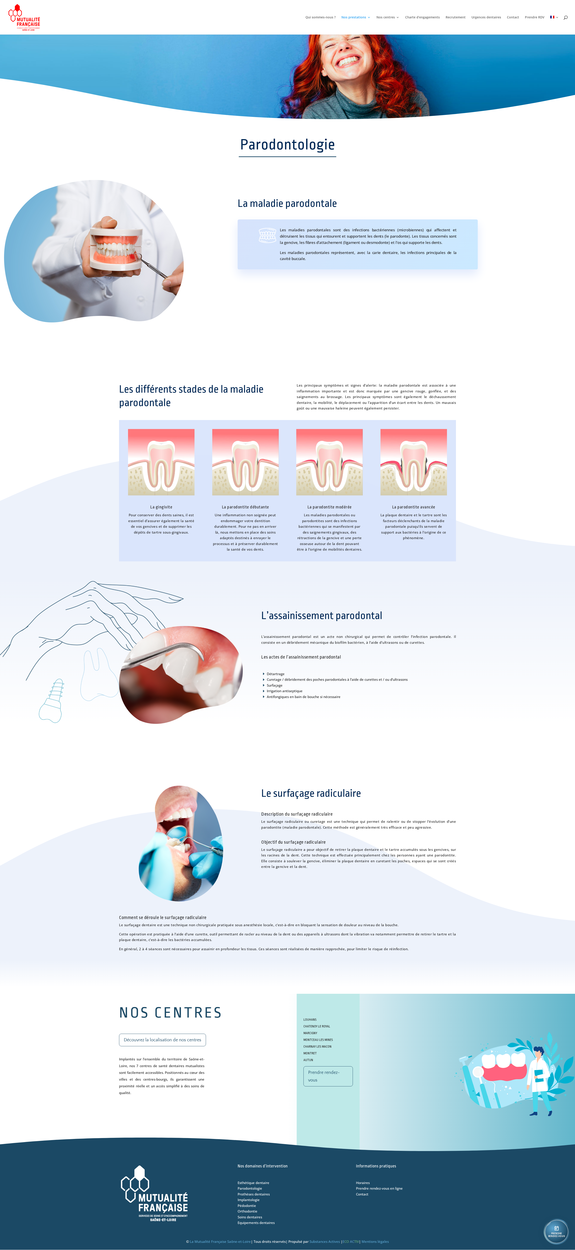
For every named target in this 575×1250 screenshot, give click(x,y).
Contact (513, 17)
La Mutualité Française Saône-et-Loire (220, 1241)
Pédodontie (247, 1205)
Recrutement (456, 17)
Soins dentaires (250, 1217)
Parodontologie (250, 1188)
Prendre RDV (534, 17)
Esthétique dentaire (253, 1182)
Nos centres (385, 17)
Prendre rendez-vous (324, 1076)
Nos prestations (353, 17)
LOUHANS (309, 1019)
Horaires (363, 1182)
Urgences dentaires (486, 17)
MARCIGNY (310, 1033)
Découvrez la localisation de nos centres (162, 1040)
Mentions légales (375, 1241)
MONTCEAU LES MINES (318, 1040)
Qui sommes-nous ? (320, 17)
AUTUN (308, 1060)
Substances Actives (325, 1241)
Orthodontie (247, 1211)
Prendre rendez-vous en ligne (379, 1188)
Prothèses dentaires (254, 1194)
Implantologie (249, 1199)
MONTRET (310, 1053)
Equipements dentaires (256, 1222)
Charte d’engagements (422, 17)
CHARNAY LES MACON (317, 1046)
